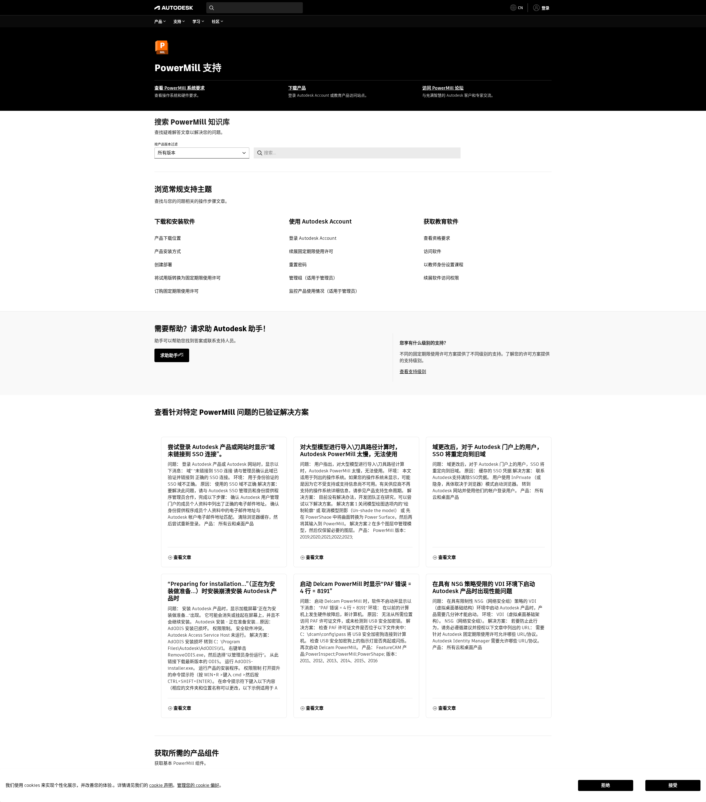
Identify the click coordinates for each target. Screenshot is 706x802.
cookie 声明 (161, 785)
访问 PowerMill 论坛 (443, 88)
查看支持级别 (413, 371)
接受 (672, 785)
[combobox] (254, 7)
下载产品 (297, 88)
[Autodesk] (173, 7)
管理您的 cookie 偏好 (198, 785)
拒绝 (605, 785)
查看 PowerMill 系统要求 (179, 88)
